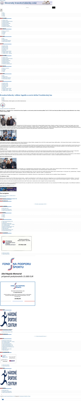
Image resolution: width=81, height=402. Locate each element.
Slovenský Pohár (5, 85)
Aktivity (3, 216)
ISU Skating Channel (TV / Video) (8, 224)
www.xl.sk (12, 185)
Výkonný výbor (5, 20)
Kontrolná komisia (5, 24)
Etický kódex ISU (5, 208)
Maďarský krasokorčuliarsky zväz (8, 226)
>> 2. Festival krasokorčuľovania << (40, 336)
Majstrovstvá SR (5, 46)
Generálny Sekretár (3, 108)
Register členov (5, 39)
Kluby (3, 38)
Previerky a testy (5, 86)
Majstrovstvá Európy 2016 (6, 227)
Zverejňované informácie (6, 40)
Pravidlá (3, 70)
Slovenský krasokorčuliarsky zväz (9, 396)
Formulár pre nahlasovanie (6, 209)
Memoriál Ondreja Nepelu (6, 51)
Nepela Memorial (5, 228)
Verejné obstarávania (5, 365)
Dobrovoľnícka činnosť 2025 (7, 331)
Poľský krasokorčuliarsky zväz (7, 229)
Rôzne (8, 108)
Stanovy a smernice (5, 30)
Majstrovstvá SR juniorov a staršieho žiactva (7, 195)
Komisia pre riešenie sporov (7, 26)
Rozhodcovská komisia (6, 23)
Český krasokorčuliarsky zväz (7, 221)
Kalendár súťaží (5, 45)
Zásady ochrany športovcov (7, 210)
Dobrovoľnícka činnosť (6, 41)
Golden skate (4, 222)
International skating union (6, 223)
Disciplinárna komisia (6, 25)
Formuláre (4, 31)
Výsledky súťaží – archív (6, 52)
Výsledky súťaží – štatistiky (7, 53)
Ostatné (3, 34)
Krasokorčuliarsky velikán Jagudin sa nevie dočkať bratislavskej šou (26, 95)
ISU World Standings (6, 225)
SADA (3, 215)
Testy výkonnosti (3, 196)
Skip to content (2, 0)
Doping (3, 214)
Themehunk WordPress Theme (25, 396)
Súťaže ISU (4, 50)
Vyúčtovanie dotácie (5, 252)
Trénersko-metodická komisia (7, 21)
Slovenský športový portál (6, 230)
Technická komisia (5, 22)
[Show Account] (3, 399)
